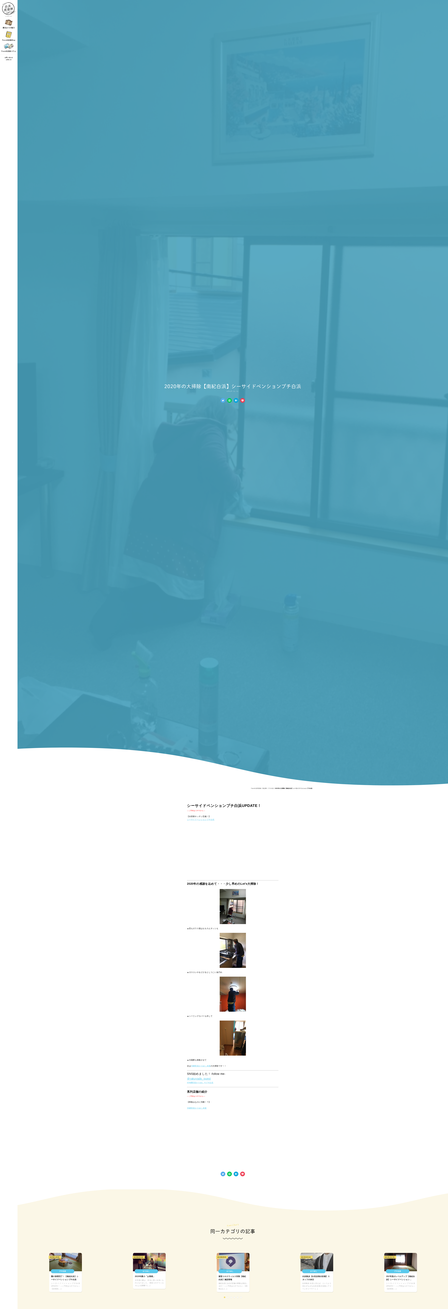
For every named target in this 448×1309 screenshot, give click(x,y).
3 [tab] (231, 1297)
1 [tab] (224, 1297)
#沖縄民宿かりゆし (195, 1083)
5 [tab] (237, 1297)
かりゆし (146, 1271)
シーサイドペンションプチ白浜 (200, 820)
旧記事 (264, 788)
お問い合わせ (9, 57)
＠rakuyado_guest (199, 1078)
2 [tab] (228, 1297)
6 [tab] (241, 1297)
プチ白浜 (270, 788)
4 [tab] (234, 1297)
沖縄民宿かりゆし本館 (201, 1066)
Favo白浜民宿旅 (256, 788)
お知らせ (8, 59)
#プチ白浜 (208, 1083)
